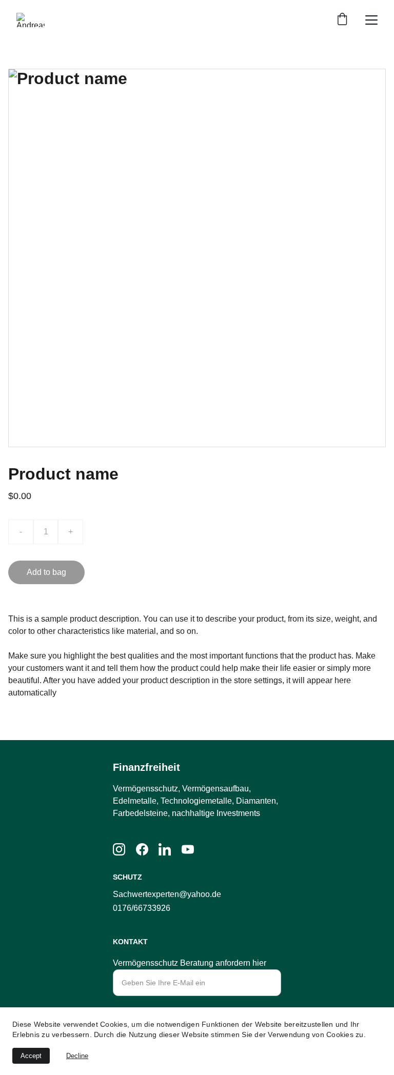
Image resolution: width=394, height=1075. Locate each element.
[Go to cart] (342, 20)
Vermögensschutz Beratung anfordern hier (189, 963)
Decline (77, 1056)
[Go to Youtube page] (188, 849)
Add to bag (46, 572)
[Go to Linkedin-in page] (165, 849)
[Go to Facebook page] (142, 849)
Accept (31, 1056)
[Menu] (371, 20)
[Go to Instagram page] (119, 849)
